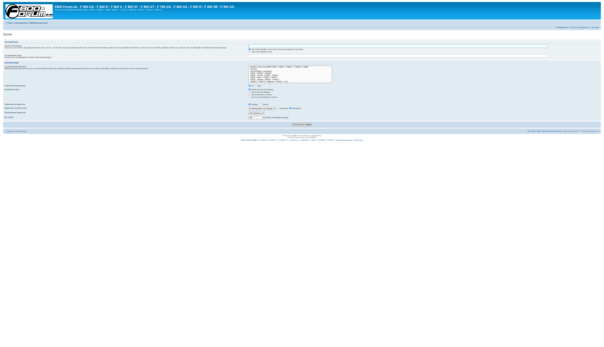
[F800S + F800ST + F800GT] (290, 73)
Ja (252, 86)
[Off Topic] (290, 69)
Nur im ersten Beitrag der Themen (264, 97)
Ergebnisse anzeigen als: (15, 104)
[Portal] (29, 11)
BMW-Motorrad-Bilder (249, 140)
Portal (9, 23)
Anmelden (595, 27)
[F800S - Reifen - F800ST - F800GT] (290, 77)
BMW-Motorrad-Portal (39, 23)
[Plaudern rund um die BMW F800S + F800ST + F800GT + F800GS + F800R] (290, 67)
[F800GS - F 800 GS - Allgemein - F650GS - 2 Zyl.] (290, 82)
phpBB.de (313, 137)
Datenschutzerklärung (344, 140)
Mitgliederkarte (563, 27)
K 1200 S (263, 140)
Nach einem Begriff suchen (261, 52)
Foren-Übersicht (21, 23)
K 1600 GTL (293, 140)
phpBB (293, 136)
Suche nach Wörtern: (13, 46)
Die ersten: (9, 117)
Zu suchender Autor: (13, 55)
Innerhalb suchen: (12, 89)
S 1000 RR (304, 140)
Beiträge (254, 104)
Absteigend (296, 108)
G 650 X (313, 140)
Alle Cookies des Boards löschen (549, 131)
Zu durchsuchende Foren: (15, 67)
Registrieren (583, 27)
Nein (259, 86)
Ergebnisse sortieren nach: (16, 108)
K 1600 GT (283, 140)
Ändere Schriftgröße (597, 22)
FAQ (574, 27)
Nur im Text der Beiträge (260, 92)
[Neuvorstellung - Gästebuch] (290, 71)
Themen (265, 104)
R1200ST (322, 140)
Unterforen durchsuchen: (15, 86)
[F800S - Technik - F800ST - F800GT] (290, 75)
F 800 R (330, 140)
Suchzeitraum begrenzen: (15, 113)
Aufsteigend (283, 108)
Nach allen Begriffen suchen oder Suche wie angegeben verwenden (277, 49)
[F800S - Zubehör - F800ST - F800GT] (290, 80)
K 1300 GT (272, 140)
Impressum (358, 140)
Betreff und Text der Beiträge (262, 90)
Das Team (531, 131)
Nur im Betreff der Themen (261, 95)
